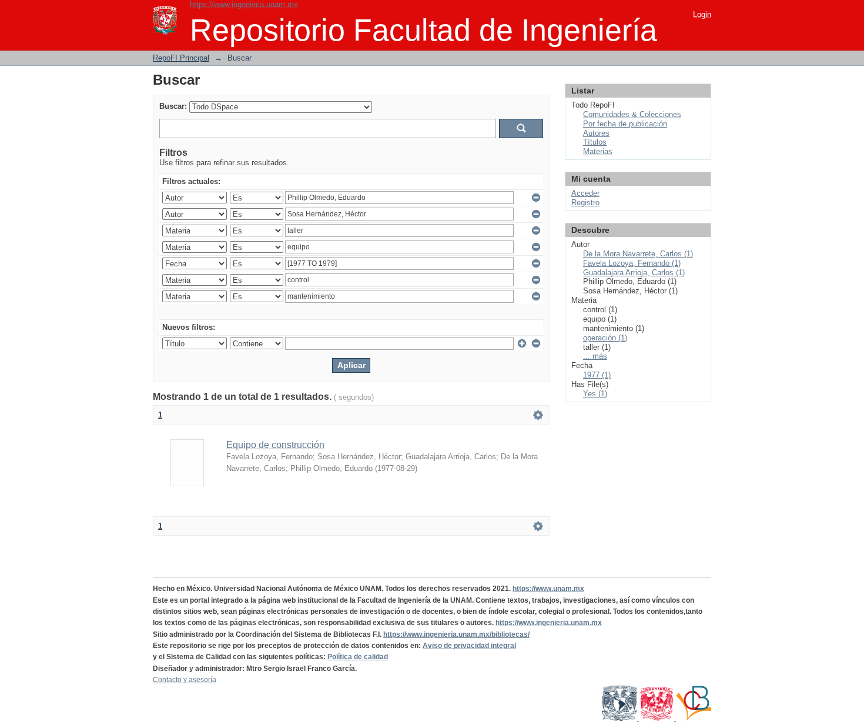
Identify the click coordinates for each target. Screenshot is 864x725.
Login (702, 14)
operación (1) (605, 337)
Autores (596, 133)
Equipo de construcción (275, 445)
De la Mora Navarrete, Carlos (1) (638, 253)
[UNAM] (620, 718)
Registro (585, 202)
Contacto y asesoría (184, 680)
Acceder (585, 193)
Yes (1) (595, 393)
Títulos (595, 142)
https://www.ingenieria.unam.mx (244, 4)
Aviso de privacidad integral (469, 646)
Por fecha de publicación (625, 123)
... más (595, 356)
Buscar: (173, 106)
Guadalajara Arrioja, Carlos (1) (634, 272)
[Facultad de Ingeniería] (657, 718)
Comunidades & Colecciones (632, 114)
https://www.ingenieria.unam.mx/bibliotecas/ (456, 634)
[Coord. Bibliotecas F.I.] (693, 718)
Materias (597, 151)
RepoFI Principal (181, 58)
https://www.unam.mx (548, 588)
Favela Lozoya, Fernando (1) (632, 263)
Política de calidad (357, 657)
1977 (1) (597, 374)
